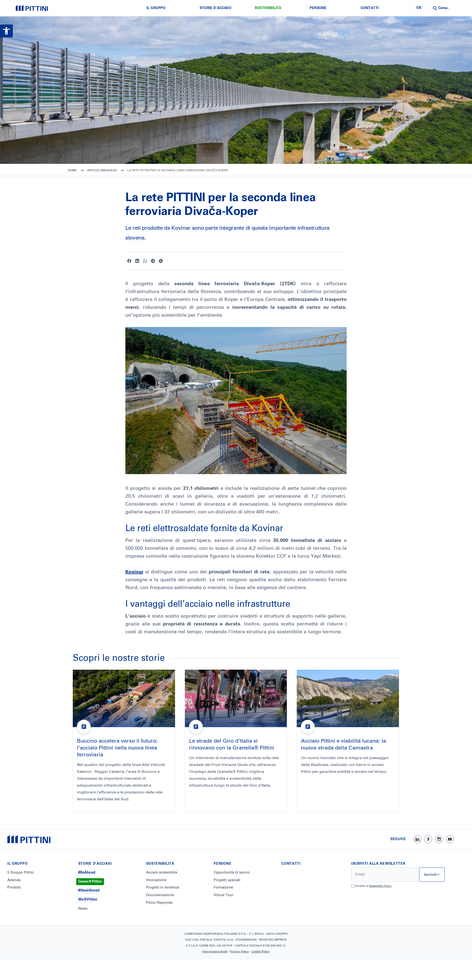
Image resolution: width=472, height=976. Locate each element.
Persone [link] (318, 8)
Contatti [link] (370, 8)
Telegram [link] (153, 261)
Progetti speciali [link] (227, 880)
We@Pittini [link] (87, 899)
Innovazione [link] (156, 880)
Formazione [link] (223, 887)
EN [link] (418, 8)
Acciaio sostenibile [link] (161, 872)
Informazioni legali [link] (214, 951)
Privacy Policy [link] (239, 951)
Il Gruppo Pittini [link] (20, 872)
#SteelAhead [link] (89, 890)
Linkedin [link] (137, 261)
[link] (6, 31)
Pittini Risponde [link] (159, 903)
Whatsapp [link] (145, 261)
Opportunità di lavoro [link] (232, 872)
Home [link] (72, 170)
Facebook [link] (129, 261)
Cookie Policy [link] (260, 951)
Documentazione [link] (160, 895)
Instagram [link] (439, 839)
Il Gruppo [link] (156, 8)
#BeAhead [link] (86, 872)
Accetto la (373, 886)
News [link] (83, 908)
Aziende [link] (14, 880)
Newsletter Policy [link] (380, 886)
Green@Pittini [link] (90, 881)
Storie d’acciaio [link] (215, 8)
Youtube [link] (450, 839)
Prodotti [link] (14, 887)
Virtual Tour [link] (223, 895)
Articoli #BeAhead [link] (102, 170)
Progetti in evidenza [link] (162, 887)
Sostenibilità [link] (268, 8)
